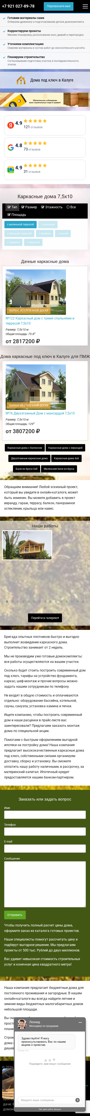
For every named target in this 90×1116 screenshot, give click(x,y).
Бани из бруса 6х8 (26, 468)
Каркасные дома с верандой (65, 447)
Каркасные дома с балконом (25, 447)
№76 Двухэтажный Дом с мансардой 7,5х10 (40, 413)
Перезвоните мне (58, 6)
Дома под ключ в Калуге (51, 80)
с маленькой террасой (20, 224)
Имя (7, 808)
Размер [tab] (30, 207)
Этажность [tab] (53, 207)
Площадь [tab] (18, 215)
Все (72, 207)
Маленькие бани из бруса (59, 468)
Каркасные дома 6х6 (66, 458)
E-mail (8, 841)
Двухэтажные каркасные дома (29, 458)
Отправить (14, 915)
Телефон (10, 824)
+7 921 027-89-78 (18, 6)
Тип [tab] (14, 207)
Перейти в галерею (44, 618)
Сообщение (12, 858)
